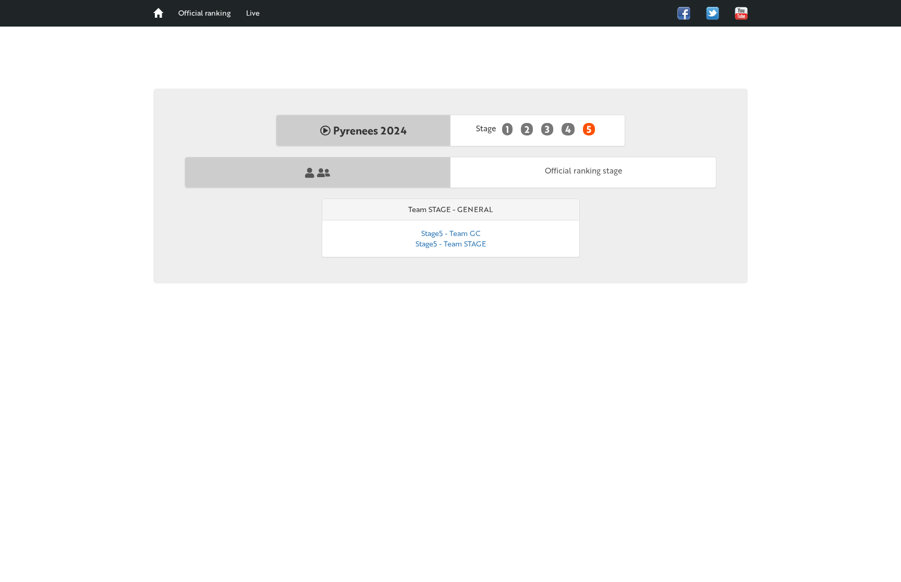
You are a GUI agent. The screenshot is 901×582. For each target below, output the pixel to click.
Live (253, 12)
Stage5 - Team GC (450, 233)
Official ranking (204, 12)
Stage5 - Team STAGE (451, 243)
